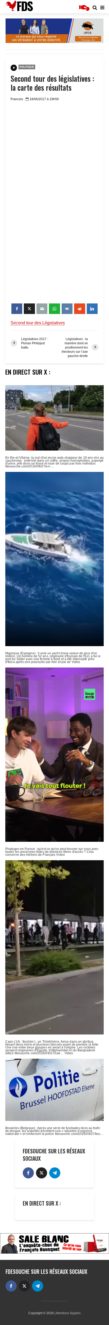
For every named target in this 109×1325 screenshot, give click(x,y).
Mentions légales (68, 1313)
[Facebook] (28, 1172)
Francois (17, 99)
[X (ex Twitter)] (41, 1172)
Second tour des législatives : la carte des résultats (52, 83)
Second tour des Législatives (38, 323)
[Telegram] (54, 1172)
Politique (27, 66)
